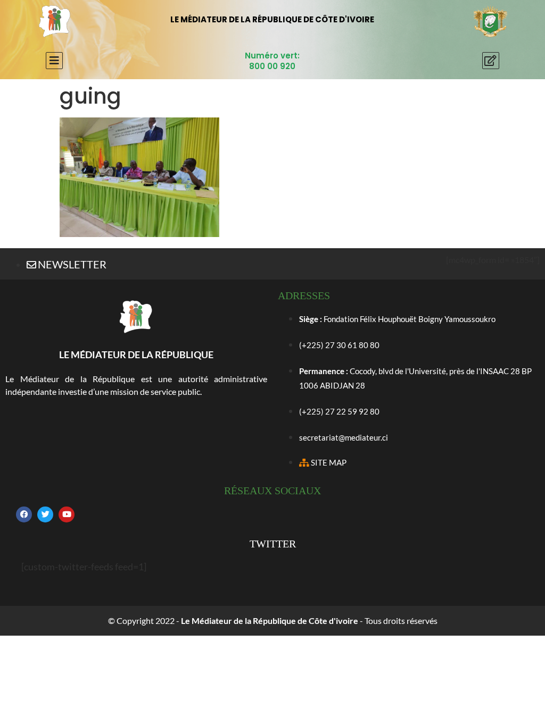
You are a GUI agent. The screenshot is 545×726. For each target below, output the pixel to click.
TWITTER (273, 544)
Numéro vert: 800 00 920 (272, 61)
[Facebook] (24, 514)
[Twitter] (45, 514)
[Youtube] (67, 514)
